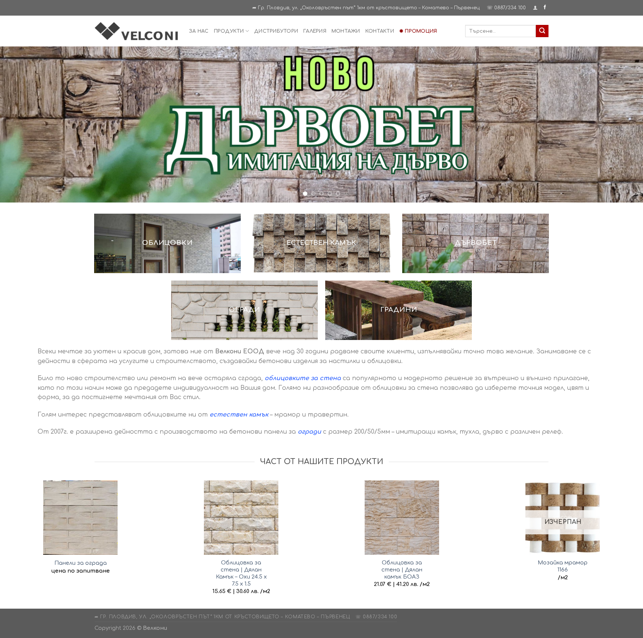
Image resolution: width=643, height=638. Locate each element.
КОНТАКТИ (379, 31)
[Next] (620, 124)
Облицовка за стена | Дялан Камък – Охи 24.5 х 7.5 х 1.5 (241, 571)
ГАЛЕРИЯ (314, 31)
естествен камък (238, 413)
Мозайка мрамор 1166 (563, 564)
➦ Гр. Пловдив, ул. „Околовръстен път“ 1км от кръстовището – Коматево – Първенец (366, 7)
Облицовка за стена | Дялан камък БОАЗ (401, 568)
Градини (398, 308)
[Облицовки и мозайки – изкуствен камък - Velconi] (136, 31)
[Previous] (22, 124)
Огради (244, 308)
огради (309, 430)
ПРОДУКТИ (229, 31)
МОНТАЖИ (346, 31)
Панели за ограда (80, 562)
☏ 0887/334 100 (506, 7)
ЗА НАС (199, 31)
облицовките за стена (303, 377)
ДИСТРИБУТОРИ (276, 31)
